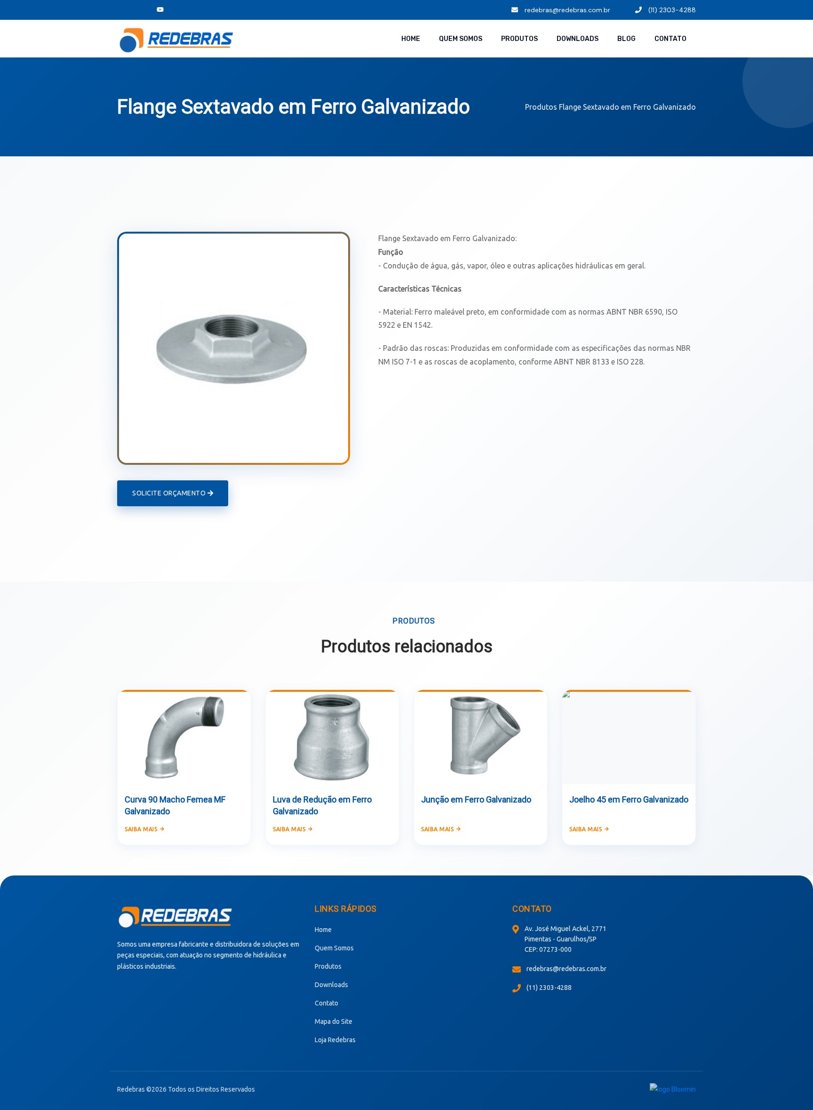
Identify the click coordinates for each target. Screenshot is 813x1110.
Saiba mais (141, 829)
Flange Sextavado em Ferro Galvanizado (627, 107)
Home (410, 39)
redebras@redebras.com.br (566, 10)
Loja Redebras (335, 1040)
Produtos (519, 39)
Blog (626, 39)
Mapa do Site (333, 1021)
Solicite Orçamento (169, 493)
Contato (670, 39)
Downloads (577, 39)
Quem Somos (460, 39)
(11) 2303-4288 (671, 10)
